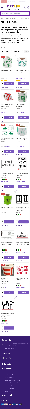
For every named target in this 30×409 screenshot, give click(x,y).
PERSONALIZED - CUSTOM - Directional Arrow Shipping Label (22, 209)
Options (23, 83)
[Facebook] (3, 357)
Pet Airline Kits (8, 385)
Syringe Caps (8, 391)
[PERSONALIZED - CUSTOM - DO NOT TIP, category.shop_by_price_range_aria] (22, 270)
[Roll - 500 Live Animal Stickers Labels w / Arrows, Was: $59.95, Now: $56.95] (7, 62)
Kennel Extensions (9, 377)
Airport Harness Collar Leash (12, 380)
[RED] (6, 179)
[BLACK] (2, 179)
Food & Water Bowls (10, 388)
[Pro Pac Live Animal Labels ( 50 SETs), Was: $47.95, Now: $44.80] (7, 130)
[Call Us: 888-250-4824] (25, 7)
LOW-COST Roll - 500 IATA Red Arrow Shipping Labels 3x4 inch (7, 279)
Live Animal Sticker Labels (11, 383)
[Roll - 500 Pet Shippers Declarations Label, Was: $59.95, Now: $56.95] (22, 130)
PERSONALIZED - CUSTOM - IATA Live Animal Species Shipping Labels (22, 173)
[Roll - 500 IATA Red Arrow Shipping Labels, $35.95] (7, 96)
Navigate (7, 364)
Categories (7, 368)
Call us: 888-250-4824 (10, 348)
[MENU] (2, 7)
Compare (5, 87)
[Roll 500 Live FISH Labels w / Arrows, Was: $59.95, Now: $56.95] (7, 199)
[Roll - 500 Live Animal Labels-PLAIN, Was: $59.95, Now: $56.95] (22, 96)
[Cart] (28, 7)
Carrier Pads (8, 372)
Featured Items (6, 51)
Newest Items (17, 51)
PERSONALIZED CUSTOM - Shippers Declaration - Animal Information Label (7, 244)
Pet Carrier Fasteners (10, 374)
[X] (10, 357)
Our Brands (8, 395)
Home (2, 18)
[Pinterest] (13, 357)
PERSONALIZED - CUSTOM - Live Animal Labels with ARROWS (7, 173)
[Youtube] (6, 357)
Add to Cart (9, 83)
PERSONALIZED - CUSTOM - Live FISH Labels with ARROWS (7, 315)
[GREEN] (4, 179)
